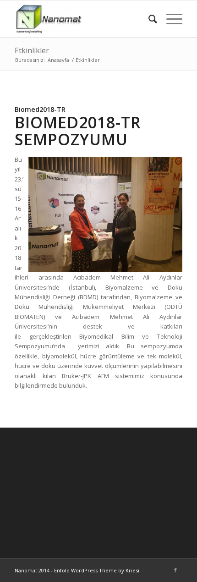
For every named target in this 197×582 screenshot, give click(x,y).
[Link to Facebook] (175, 570)
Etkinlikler (32, 50)
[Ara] (148, 18)
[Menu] (169, 18)
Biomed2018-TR (40, 109)
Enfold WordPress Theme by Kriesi (96, 570)
